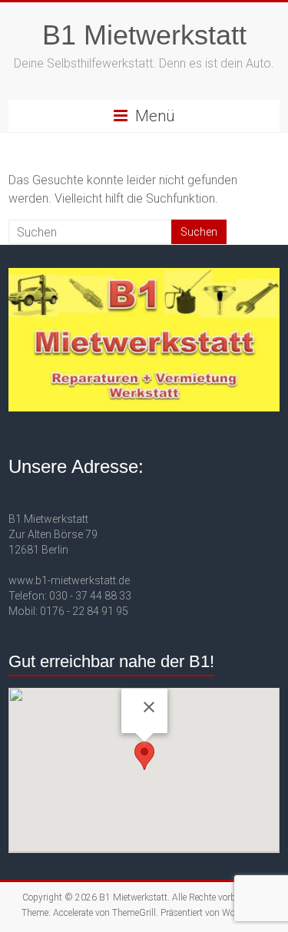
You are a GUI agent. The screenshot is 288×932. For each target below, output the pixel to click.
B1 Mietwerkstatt (144, 35)
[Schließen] (149, 707)
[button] (144, 755)
